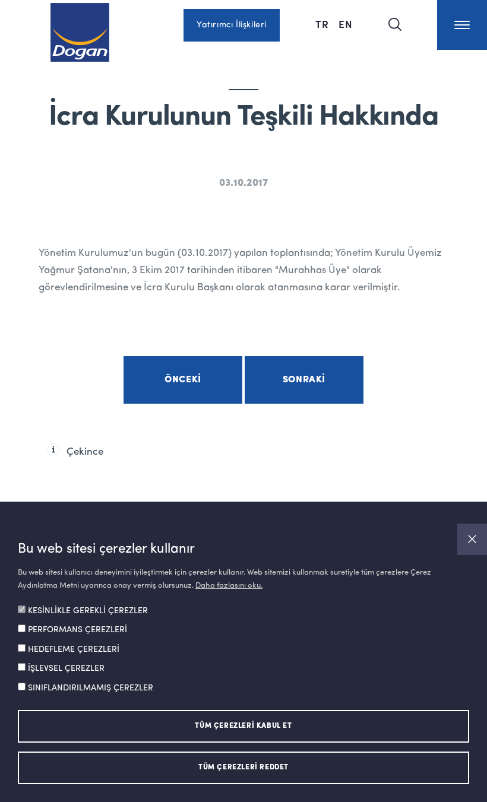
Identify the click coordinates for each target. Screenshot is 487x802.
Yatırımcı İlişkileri (232, 25)
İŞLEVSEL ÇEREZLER (66, 668)
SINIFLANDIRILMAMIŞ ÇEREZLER (90, 688)
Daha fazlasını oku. (229, 585)
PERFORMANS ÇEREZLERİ (77, 630)
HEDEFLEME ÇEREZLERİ (73, 649)
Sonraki (304, 380)
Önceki (183, 380)
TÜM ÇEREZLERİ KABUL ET (243, 726)
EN (346, 24)
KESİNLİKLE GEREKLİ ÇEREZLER (88, 611)
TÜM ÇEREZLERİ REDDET (243, 767)
